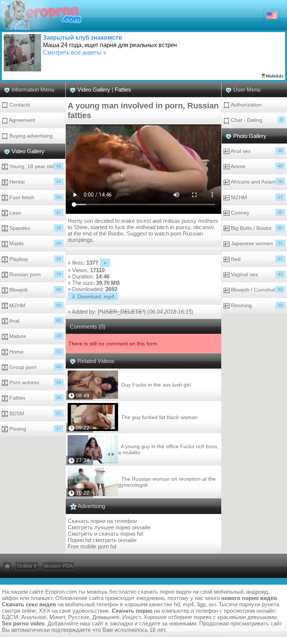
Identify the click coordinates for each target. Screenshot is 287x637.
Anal (34, 321)
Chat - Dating (256, 120)
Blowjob (34, 290)
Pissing (34, 429)
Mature (34, 336)
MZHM (34, 305)
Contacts (19, 105)
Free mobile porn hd (92, 546)
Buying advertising (30, 136)
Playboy (34, 259)
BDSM (34, 413)
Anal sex (256, 151)
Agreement (21, 120)
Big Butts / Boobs (256, 228)
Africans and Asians (256, 182)
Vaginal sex (256, 274)
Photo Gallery (249, 136)
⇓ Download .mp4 (92, 296)
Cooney (256, 213)
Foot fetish (34, 197)
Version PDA (58, 566)
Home (34, 352)
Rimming (256, 305)
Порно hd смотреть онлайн (102, 540)
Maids (34, 243)
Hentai (34, 182)
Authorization (245, 105)
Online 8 (27, 566)
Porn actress (34, 382)
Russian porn (34, 274)
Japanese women (256, 243)
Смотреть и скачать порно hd (105, 533)
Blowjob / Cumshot (256, 290)
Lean (34, 213)
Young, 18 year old (34, 166)
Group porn (34, 367)
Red (256, 259)
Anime (256, 166)
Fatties (34, 398)
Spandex (34, 228)
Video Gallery (28, 151)
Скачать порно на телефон (102, 521)
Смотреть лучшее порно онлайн (109, 527)
